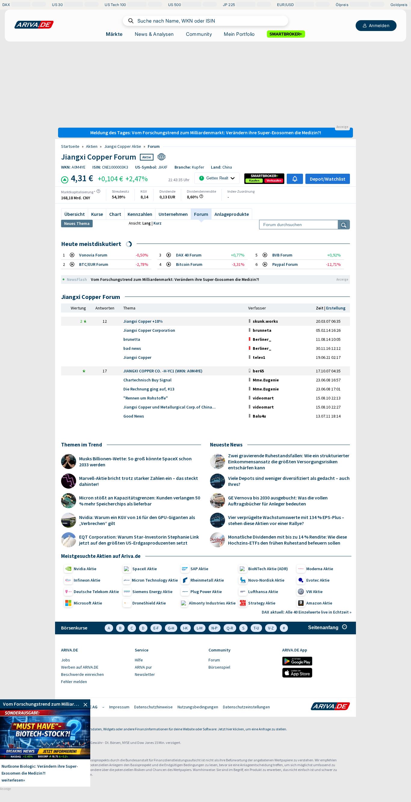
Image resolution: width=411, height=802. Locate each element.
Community (199, 34)
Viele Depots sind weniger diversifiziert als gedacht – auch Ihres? (289, 481)
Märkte (114, 34)
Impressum (119, 707)
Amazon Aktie (319, 603)
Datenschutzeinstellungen (246, 707)
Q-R (230, 628)
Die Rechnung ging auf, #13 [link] (148, 389)
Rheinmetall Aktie (207, 580)
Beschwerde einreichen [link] (82, 674)
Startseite (70, 146)
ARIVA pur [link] (143, 667)
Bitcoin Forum (189, 264)
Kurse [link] (97, 214)
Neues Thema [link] (77, 223)
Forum (154, 146)
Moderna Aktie (319, 568)
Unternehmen (173, 214)
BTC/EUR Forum (93, 264)
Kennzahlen (140, 214)
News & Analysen (154, 34)
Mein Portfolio (239, 34)
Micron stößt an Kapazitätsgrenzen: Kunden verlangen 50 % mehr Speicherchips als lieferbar (139, 501)
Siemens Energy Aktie (152, 591)
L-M (199, 628)
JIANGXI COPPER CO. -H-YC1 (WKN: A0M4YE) (162, 371)
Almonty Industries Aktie (212, 603)
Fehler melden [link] (74, 681)
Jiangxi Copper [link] (137, 357)
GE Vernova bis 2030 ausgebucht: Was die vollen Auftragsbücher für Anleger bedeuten (278, 501)
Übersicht (74, 214)
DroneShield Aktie (149, 603)
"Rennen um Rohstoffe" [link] (145, 398)
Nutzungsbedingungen (198, 707)
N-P (215, 628)
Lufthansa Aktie (263, 591)
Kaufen (254, 180)
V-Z (271, 628)
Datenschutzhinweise (153, 707)
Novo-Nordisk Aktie (266, 580)
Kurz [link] (157, 223)
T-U (256, 628)
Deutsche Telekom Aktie (96, 591)
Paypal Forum (285, 264)
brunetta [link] (131, 339)
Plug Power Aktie (206, 591)
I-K (185, 628)
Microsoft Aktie (88, 603)
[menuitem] (95, 660)
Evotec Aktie (317, 580)
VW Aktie (314, 591)
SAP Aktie (199, 568)
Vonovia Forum (93, 255)
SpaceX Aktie (144, 568)
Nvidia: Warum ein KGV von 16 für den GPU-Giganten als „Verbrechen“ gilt (137, 520)
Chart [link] (115, 214)
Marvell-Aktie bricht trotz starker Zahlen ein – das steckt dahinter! (138, 481)
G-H (171, 628)
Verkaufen (274, 180)
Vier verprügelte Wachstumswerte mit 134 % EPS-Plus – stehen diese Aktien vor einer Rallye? (286, 520)
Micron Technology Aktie (155, 580)
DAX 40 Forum (189, 255)
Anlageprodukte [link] (232, 214)
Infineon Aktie (87, 580)
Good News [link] (133, 416)
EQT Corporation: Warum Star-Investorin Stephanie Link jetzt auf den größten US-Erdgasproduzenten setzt (139, 540)
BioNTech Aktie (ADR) (268, 568)
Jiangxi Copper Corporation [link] (149, 330)
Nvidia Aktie (85, 568)
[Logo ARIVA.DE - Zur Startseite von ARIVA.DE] (330, 707)
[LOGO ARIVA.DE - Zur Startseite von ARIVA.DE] (34, 25)
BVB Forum (282, 255)
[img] (98, 191)
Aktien (91, 146)
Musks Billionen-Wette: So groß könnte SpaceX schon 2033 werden (135, 461)
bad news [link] (132, 348)
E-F (156, 628)
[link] (254, 181)
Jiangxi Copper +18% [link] (143, 321)
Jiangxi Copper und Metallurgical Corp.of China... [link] (169, 407)
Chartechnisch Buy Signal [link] (147, 380)
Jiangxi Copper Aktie (122, 146)
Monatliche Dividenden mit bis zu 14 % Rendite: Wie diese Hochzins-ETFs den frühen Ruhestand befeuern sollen (287, 540)
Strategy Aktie (261, 603)
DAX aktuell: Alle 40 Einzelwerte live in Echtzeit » (306, 612)
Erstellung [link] (335, 308)
